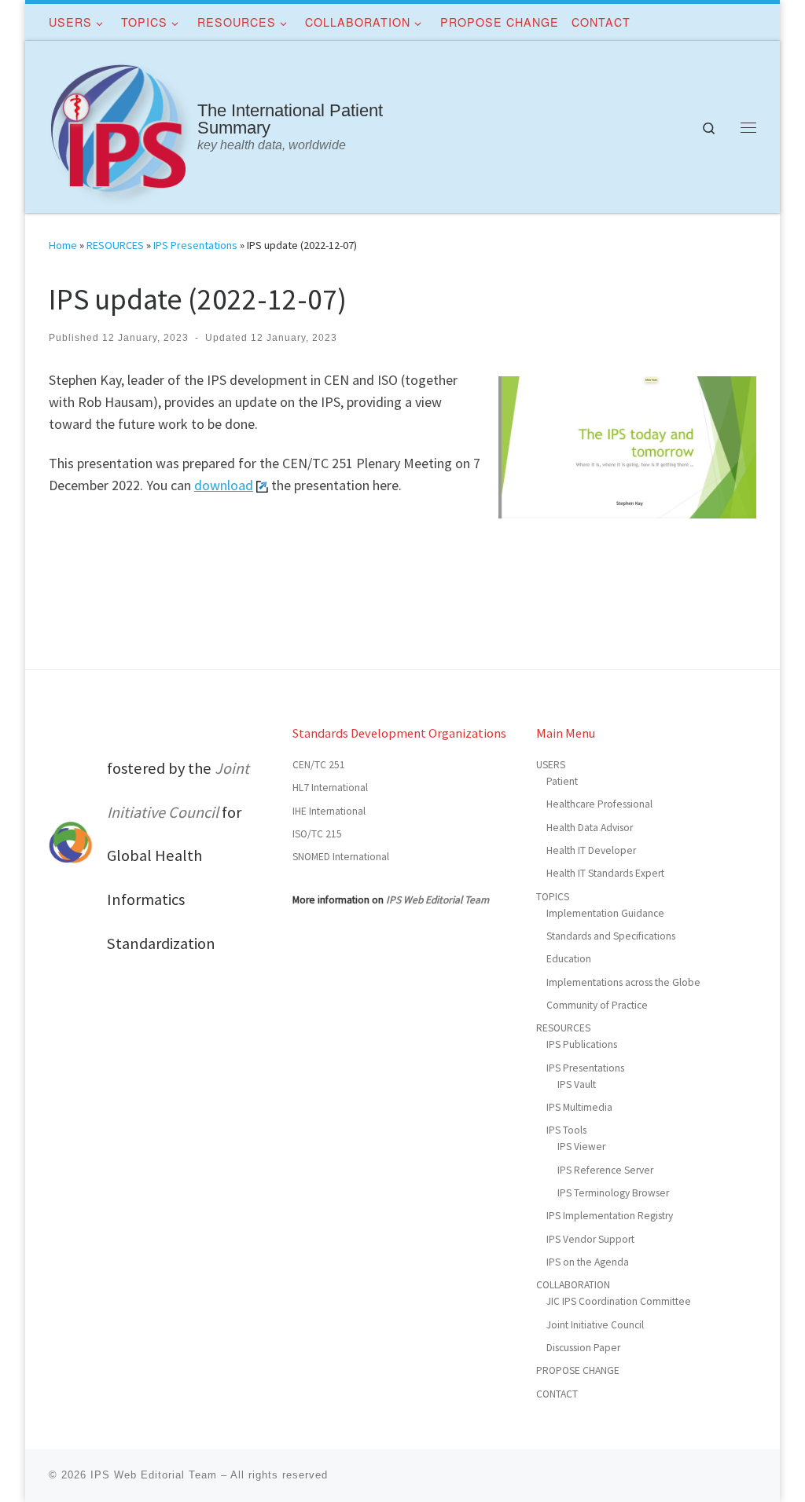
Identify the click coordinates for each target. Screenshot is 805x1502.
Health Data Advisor (589, 827)
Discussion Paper (583, 1347)
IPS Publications (581, 1044)
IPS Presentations (195, 245)
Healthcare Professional (599, 804)
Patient (562, 781)
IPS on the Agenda (587, 1262)
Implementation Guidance (605, 913)
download (223, 485)
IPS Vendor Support (590, 1239)
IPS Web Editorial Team (437, 900)
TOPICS (552, 896)
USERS (550, 764)
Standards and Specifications (610, 936)
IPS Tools (566, 1130)
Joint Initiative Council (595, 1325)
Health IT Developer (591, 850)
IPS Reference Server (605, 1170)
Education (568, 958)
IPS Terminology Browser (613, 1193)
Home (63, 245)
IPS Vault (576, 1084)
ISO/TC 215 (317, 834)
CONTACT (557, 1394)
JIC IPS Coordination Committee (618, 1301)
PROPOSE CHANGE (577, 1370)
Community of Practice (597, 1005)
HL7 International (330, 787)
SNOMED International (340, 856)
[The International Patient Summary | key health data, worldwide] (120, 124)
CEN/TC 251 (318, 764)
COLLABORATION (573, 1284)
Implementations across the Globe (623, 982)
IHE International (329, 811)
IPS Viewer (581, 1146)
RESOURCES (115, 245)
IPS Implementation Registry (609, 1215)
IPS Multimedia (579, 1107)
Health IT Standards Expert (605, 873)
